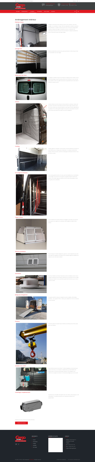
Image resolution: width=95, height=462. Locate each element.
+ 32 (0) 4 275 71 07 (71, 446)
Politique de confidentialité (74, 459)
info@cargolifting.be (49, 5)
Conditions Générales (61, 459)
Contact (53, 11)
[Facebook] (79, 1)
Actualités (39, 11)
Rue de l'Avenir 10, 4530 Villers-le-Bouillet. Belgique (24, 1)
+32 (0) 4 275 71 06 (50, 4)
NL (78, 11)
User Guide (46, 11)
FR (75, 11)
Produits (32, 11)
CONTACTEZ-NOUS (21, 423)
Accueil (17, 11)
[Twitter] (77, 1)
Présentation (24, 11)
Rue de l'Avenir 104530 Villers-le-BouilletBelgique (71, 441)
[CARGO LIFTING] (20, 6)
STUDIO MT (31, 459)
